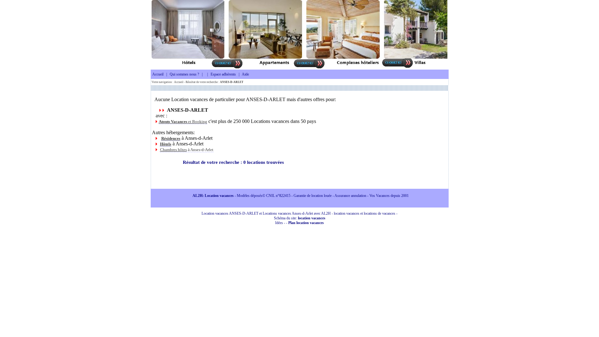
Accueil (157, 74)
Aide (245, 74)
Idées (279, 223)
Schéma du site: (299, 218)
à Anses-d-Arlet (186, 149)
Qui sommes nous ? (184, 74)
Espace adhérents (223, 74)
